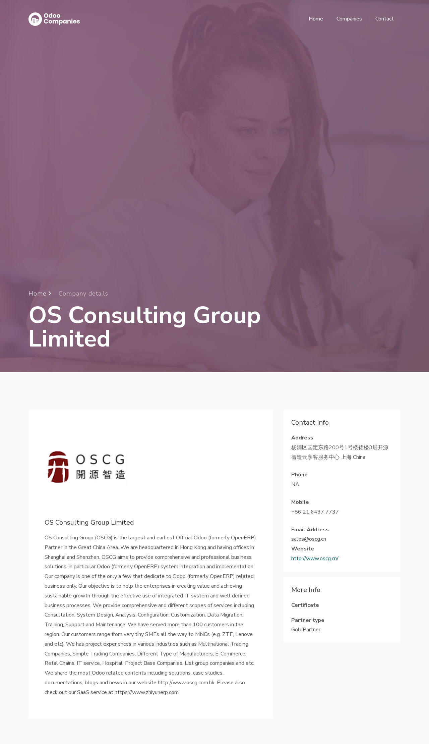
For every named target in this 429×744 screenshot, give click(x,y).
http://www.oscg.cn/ (315, 558)
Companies (349, 18)
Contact (384, 18)
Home (316, 18)
